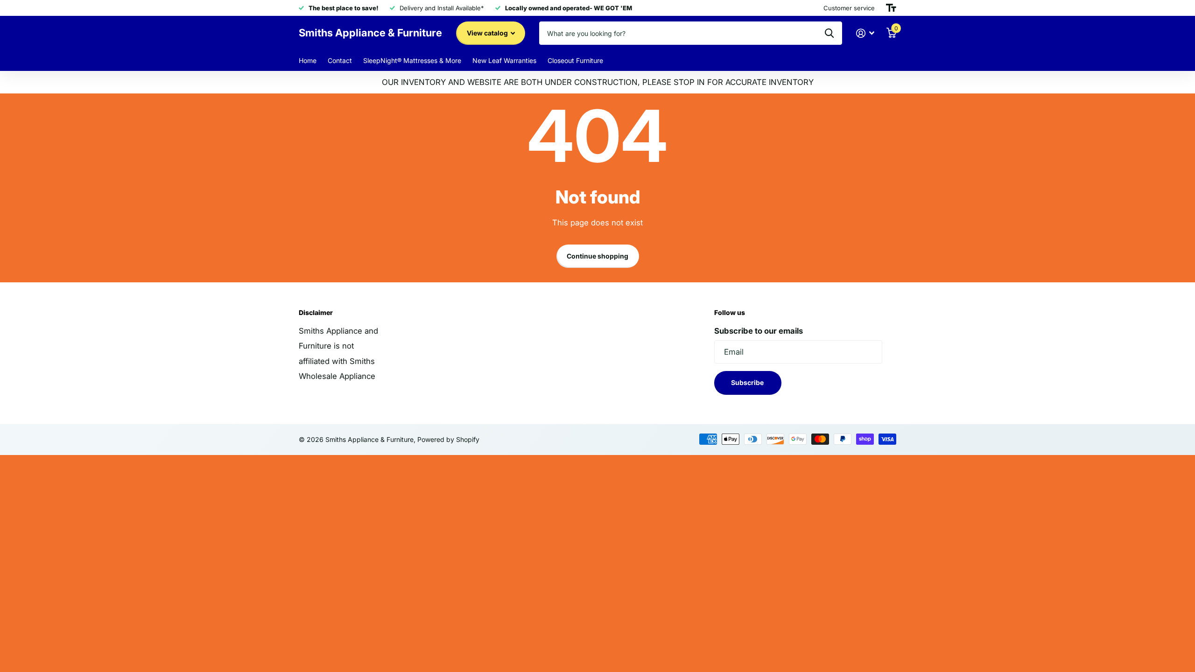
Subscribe (748, 382)
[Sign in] (865, 33)
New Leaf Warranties (504, 60)
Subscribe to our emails (758, 331)
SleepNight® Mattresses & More (412, 60)
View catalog (488, 33)
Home (307, 60)
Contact (340, 60)
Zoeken (829, 33)
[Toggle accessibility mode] (891, 8)
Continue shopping (597, 256)
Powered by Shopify (448, 439)
